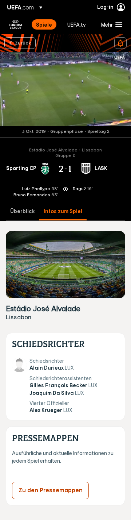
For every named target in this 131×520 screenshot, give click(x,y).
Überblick (22, 211)
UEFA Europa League (15, 24)
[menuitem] (45, 24)
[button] (110, 24)
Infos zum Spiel (63, 211)
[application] (65, 89)
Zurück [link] (23, 42)
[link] (44, 24)
